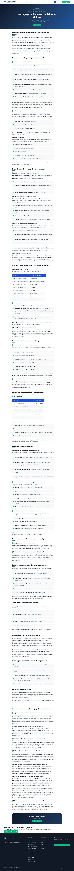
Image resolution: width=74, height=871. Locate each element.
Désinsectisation (31, 857)
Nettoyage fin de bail (32, 842)
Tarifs (38, 2)
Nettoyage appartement (32, 844)
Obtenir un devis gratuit (11, 831)
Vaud (42, 842)
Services (26, 2)
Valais (42, 844)
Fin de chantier (31, 855)
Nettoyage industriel (32, 850)
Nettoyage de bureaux (32, 846)
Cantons (33, 2)
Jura (41, 850)
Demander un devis (37, 821)
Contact (43, 2)
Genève (42, 840)
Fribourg (42, 846)
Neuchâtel (43, 848)
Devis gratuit (66, 2)
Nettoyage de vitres (32, 848)
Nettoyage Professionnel (37, 9)
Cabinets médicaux (31, 861)
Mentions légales (60, 868)
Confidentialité (67, 868)
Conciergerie (30, 852)
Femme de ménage (31, 840)
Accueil (37, 8)
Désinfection (30, 859)
